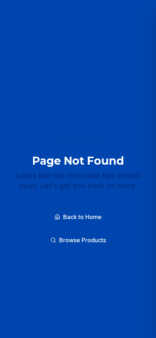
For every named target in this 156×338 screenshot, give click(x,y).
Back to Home (82, 216)
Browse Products (82, 240)
